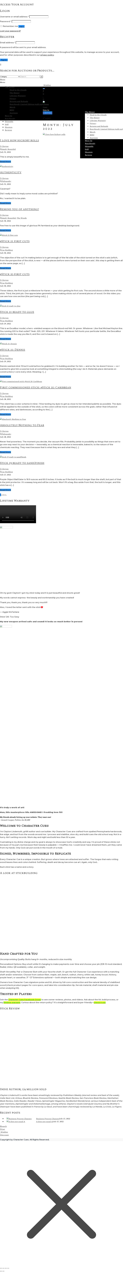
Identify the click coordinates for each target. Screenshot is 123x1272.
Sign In (46, 110)
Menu (2, 79)
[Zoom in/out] (1, 1268)
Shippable (9, 121)
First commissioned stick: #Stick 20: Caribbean (35, 387)
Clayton (5, 146)
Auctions (14, 112)
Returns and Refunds (19, 101)
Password (5, 21)
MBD (12, 110)
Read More (5, 161)
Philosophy (6, 181)
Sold (7, 124)
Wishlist (47, 85)
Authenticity (10, 172)
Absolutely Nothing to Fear (22, 425)
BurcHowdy (10, 118)
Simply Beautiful (8, 149)
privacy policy (47, 55)
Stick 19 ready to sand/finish (22, 463)
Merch (12, 107)
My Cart (47, 112)
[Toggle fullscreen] (3, 1268)
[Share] (6, 1268)
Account (5, 1135)
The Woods (22, 218)
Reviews (8, 130)
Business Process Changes (47, 1118)
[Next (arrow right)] (3, 1271)
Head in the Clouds (18, 90)
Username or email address (14, 17)
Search (4, 1126)
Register (4, 60)
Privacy (13, 98)
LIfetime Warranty (18, 95)
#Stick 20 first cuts (15, 274)
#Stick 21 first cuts (15, 241)
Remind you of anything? (19, 209)
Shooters (8, 127)
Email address (7, 42)
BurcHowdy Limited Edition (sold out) (26, 104)
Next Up (8, 115)
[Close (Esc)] (8, 1268)
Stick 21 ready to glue (17, 312)
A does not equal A (44, 1121)
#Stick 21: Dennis (12, 350)
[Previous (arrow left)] (1, 1271)
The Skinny (10, 87)
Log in (21, 26)
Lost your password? (10, 31)
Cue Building (7, 250)
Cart (3, 1129)
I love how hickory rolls (19, 140)
